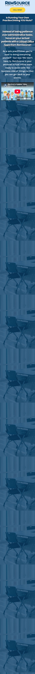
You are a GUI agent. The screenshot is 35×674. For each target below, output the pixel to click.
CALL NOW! (17, 10)
